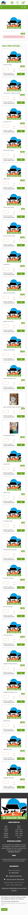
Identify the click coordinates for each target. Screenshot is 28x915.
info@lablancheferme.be (14, 852)
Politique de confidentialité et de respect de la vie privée (14, 889)
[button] (1, 7)
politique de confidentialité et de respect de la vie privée (13, 904)
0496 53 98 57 (15, 872)
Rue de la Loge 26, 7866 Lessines (15, 879)
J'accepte (4, 909)
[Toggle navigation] (25, 7)
